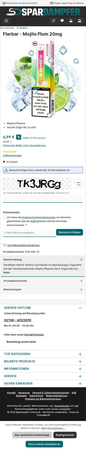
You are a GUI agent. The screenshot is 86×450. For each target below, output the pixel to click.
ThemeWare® (43, 415)
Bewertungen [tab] (12, 289)
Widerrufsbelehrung (56, 395)
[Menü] (6, 21)
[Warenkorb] (79, 21)
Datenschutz (36, 395)
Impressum (24, 392)
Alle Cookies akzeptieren (44, 444)
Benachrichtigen (69, 232)
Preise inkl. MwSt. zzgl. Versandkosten (24, 145)
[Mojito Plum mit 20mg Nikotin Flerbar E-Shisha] (43, 79)
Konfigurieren (65, 434)
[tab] (43, 266)
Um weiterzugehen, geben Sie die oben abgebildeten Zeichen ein (36, 193)
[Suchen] (53, 21)
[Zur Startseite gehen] (43, 12)
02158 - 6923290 (17, 320)
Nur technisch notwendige (32, 434)
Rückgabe (21, 395)
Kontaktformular (34, 334)
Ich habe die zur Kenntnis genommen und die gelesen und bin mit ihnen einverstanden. (39, 221)
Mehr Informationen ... (53, 428)
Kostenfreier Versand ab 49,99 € (22, 3)
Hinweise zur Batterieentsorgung (43, 399)
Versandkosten (62, 406)
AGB (33, 221)
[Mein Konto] (71, 21)
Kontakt (11, 392)
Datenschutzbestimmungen (39, 217)
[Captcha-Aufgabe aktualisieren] (78, 184)
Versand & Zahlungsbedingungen (50, 392)
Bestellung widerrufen (21, 341)
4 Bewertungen (12, 155)
